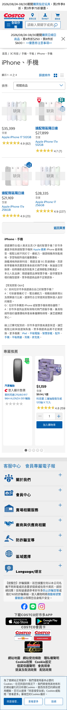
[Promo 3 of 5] (33, 450)
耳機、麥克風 (31, 337)
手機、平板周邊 (13, 337)
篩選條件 (44, 75)
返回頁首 (59, 228)
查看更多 (33, 701)
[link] (17, 124)
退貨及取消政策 (26, 670)
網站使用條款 (32, 658)
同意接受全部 (14, 701)
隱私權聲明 (51, 658)
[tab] (33, 478)
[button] (57, 24)
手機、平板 (28, 53)
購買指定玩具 (41, 4)
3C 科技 (14, 53)
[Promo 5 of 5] (41, 450)
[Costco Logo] (14, 16)
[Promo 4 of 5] (37, 450)
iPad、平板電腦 (31, 333)
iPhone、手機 (44, 53)
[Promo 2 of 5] (29, 450)
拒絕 (53, 701)
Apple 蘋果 (39, 249)
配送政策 (45, 670)
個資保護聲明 (26, 666)
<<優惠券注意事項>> (38, 43)
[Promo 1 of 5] (25, 450)
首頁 (4, 53)
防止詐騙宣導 (51, 590)
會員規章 (44, 666)
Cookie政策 (24, 662)
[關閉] (63, 39)
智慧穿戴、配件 (51, 333)
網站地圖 (14, 658)
